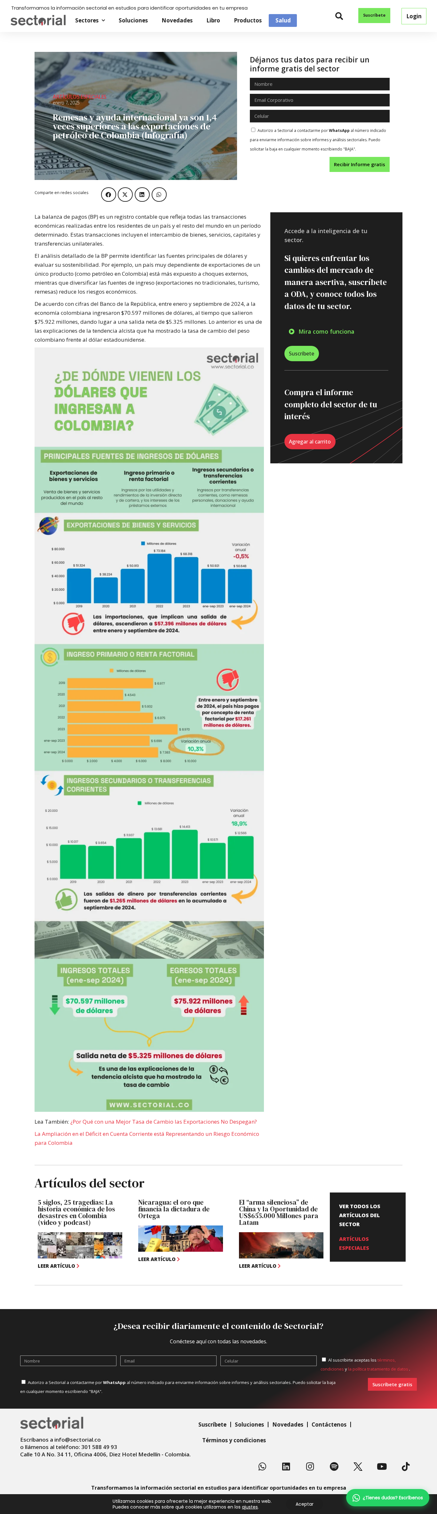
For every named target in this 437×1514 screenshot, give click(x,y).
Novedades (177, 20)
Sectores (87, 20)
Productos (248, 20)
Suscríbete (212, 1424)
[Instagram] (310, 1467)
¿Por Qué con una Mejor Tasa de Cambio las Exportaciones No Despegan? (163, 1121)
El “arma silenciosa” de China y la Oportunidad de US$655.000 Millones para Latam (278, 1212)
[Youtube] (382, 1467)
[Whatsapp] (262, 1467)
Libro (213, 20)
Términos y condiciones (234, 1440)
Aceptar (305, 1504)
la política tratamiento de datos (378, 1369)
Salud (283, 20)
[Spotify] (334, 1467)
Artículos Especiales (80, 96)
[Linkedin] (286, 1467)
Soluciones (133, 20)
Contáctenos (329, 1424)
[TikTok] (406, 1467)
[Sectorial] (38, 20)
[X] (358, 1467)
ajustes (250, 1507)
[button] (339, 16)
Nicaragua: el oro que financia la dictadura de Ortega (174, 1209)
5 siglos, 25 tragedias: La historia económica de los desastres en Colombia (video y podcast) (76, 1212)
